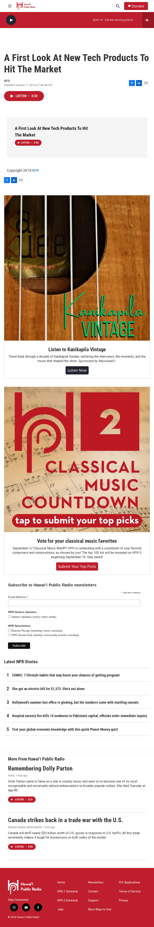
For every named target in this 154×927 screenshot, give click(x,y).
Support (93, 900)
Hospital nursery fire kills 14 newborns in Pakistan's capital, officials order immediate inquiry (79, 716)
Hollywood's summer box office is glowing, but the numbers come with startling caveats (75, 702)
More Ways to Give (99, 909)
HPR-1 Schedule (67, 891)
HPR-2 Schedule (67, 900)
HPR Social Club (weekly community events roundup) (45, 635)
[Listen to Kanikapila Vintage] (77, 268)
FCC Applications (129, 882)
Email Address (18, 597)
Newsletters (95, 882)
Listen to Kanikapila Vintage (77, 349)
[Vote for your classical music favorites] (77, 459)
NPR (35, 170)
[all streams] (148, 20)
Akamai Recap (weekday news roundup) (37, 630)
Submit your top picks (77, 566)
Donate (138, 6)
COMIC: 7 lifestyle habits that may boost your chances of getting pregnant (66, 675)
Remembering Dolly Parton (40, 768)
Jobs (60, 909)
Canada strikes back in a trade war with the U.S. (65, 820)
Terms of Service (130, 891)
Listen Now (77, 370)
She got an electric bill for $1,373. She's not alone (48, 689)
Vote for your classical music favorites (77, 541)
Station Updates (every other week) (33, 616)
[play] (11, 20)
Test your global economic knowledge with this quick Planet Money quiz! (65, 729)
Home (61, 882)
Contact (93, 891)
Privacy (123, 900)
